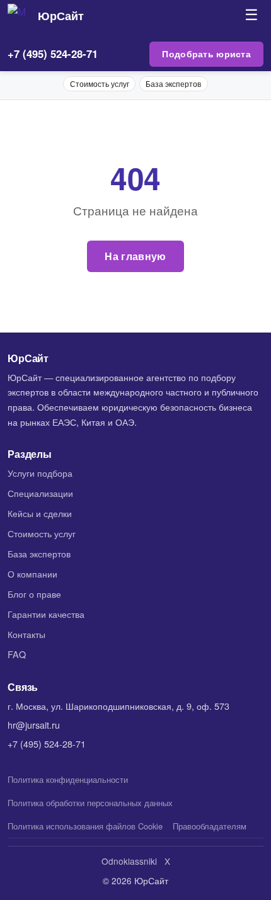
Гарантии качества (46, 613)
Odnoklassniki (129, 861)
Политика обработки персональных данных (90, 803)
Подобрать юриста (206, 53)
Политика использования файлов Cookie (85, 826)
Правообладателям (209, 826)
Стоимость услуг (99, 83)
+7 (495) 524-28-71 (53, 53)
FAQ (17, 654)
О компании (32, 573)
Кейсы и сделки (40, 513)
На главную (135, 256)
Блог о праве (34, 593)
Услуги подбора (40, 472)
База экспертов (173, 83)
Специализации (40, 492)
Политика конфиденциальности (68, 779)
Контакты (26, 634)
